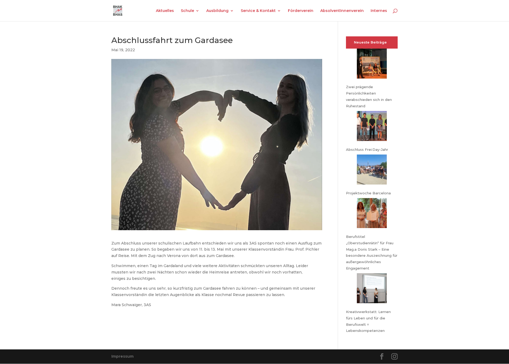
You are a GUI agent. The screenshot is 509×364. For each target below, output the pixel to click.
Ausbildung (217, 11)
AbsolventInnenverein (342, 11)
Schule (187, 11)
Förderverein (300, 11)
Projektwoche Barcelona (368, 193)
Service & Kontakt (258, 11)
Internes (379, 11)
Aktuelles (165, 11)
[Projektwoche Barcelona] (372, 171)
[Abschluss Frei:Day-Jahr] (372, 127)
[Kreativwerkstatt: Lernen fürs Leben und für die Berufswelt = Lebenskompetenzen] (372, 289)
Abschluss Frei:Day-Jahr (367, 149)
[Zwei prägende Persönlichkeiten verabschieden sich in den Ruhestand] (372, 65)
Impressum (122, 356)
